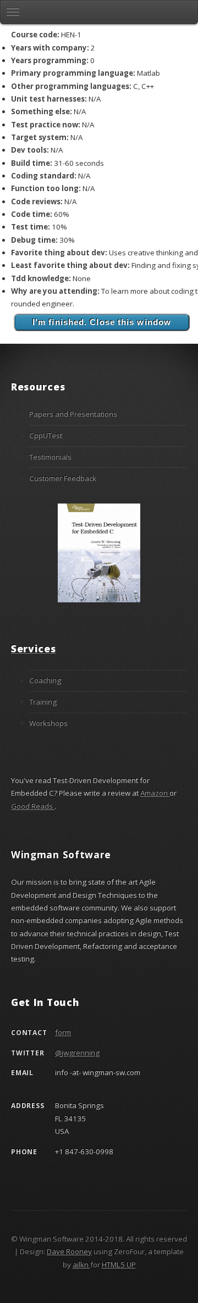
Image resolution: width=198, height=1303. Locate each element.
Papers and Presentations (73, 414)
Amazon (154, 793)
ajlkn (81, 1265)
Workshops (48, 723)
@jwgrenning (77, 1053)
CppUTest (45, 435)
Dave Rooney (69, 1251)
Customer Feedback (62, 478)
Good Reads (32, 806)
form (63, 1032)
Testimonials (50, 457)
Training (43, 702)
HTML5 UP (119, 1265)
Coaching (45, 680)
